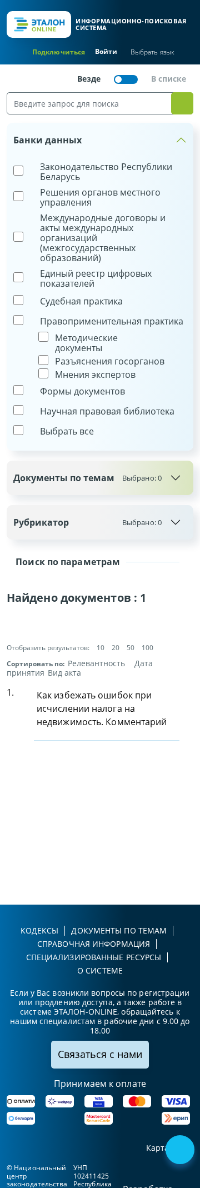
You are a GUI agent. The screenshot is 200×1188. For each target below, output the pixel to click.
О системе (100, 970)
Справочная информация (93, 944)
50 (130, 647)
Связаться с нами (100, 1054)
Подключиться (58, 52)
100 (147, 647)
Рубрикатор (87, 522)
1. (10, 692)
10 (100, 647)
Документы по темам (87, 478)
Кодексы (40, 930)
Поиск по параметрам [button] (66, 562)
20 (115, 647)
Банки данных (47, 140)
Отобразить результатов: (48, 647)
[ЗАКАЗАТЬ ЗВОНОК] (181, 1150)
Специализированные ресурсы (94, 957)
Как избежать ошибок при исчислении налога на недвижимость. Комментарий (102, 708)
